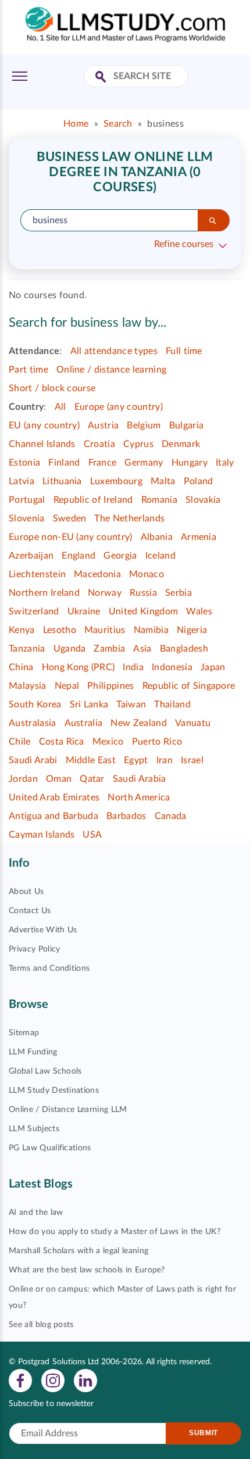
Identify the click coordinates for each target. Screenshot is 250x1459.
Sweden (70, 518)
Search (118, 123)
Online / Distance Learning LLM (68, 1110)
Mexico (108, 741)
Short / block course (52, 388)
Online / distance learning (111, 369)
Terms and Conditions (49, 968)
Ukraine (84, 611)
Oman (59, 779)
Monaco (146, 574)
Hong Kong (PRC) (78, 667)
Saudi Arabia (139, 779)
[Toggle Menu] (20, 76)
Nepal (67, 686)
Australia (84, 723)
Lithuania (62, 481)
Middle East (91, 760)
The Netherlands (129, 518)
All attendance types (114, 351)
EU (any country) (44, 425)
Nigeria (192, 630)
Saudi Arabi (33, 760)
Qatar (92, 779)
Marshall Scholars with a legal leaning (78, 1251)
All (60, 407)
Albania (157, 537)
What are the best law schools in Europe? (87, 1270)
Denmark (181, 444)
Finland (64, 462)
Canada (171, 816)
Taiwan (131, 704)
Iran (164, 760)
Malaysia (28, 686)
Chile (20, 741)
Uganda (69, 648)
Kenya (22, 630)
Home (75, 123)
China (21, 667)
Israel (192, 760)
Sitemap (24, 1033)
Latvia (21, 481)
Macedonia (97, 574)
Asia (142, 648)
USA (92, 834)
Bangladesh (184, 648)
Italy (225, 462)
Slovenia (27, 518)
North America (139, 797)
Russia (143, 593)
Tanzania (27, 648)
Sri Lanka (89, 704)
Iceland (160, 555)
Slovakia (203, 500)
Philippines (110, 686)
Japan (213, 667)
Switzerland (34, 611)
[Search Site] (102, 77)
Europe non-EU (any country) (71, 537)
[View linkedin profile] (85, 1380)
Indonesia (172, 667)
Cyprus (138, 444)
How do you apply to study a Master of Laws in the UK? (114, 1232)
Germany (143, 462)
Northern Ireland (44, 593)
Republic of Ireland (93, 500)
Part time (28, 369)
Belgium (143, 425)
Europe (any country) (118, 407)
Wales (199, 611)
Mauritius (105, 630)
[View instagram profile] (53, 1380)
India (133, 667)
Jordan (23, 779)
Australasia (32, 723)
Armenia (198, 537)
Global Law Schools (45, 1071)
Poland (198, 481)
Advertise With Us (43, 930)
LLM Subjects (34, 1129)
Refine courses (183, 244)
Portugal (27, 500)
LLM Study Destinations (54, 1090)
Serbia (178, 593)
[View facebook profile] (20, 1380)
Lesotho (59, 630)
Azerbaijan (31, 555)
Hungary (190, 462)
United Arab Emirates (54, 797)
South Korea (35, 704)
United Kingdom (143, 611)
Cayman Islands (41, 834)
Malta (163, 481)
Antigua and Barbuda (53, 816)
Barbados (126, 816)
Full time (184, 351)
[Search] (214, 220)
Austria (103, 425)
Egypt (136, 760)
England (78, 555)
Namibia (151, 630)
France (102, 462)
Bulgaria (186, 425)
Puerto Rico (157, 741)
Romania (159, 500)
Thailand (172, 704)
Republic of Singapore (188, 686)
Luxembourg (116, 481)
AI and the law (36, 1212)
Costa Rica (61, 741)
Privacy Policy (34, 949)
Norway (105, 593)
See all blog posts (41, 1325)
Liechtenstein (37, 574)
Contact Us (30, 911)
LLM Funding (33, 1052)
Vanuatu (192, 723)
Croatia (99, 444)
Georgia (120, 555)
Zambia (109, 648)
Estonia (24, 462)
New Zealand (138, 723)
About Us (26, 892)
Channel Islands (42, 444)
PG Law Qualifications (50, 1148)
